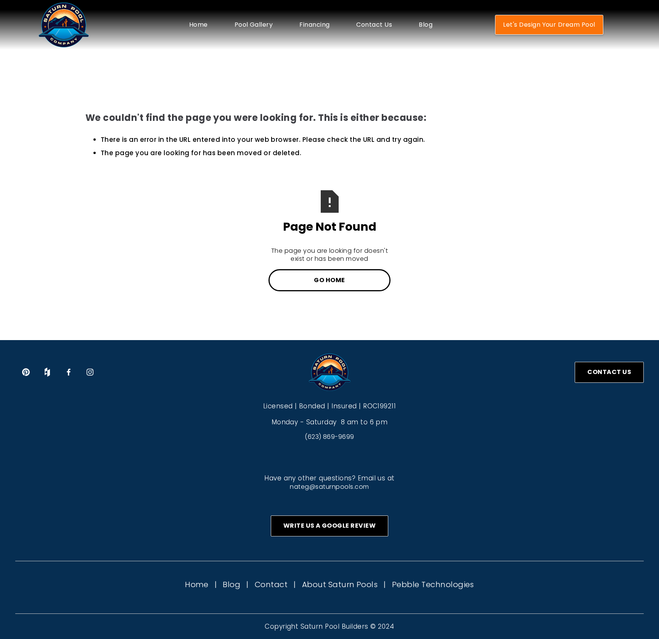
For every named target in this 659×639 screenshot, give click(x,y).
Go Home (329, 280)
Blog (425, 25)
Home (198, 25)
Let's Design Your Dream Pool (549, 24)
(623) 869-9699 (329, 436)
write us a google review (329, 525)
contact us (609, 372)
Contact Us (374, 25)
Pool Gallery (254, 25)
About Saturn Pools (340, 585)
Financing (314, 25)
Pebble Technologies (433, 585)
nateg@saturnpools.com (329, 486)
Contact (271, 585)
